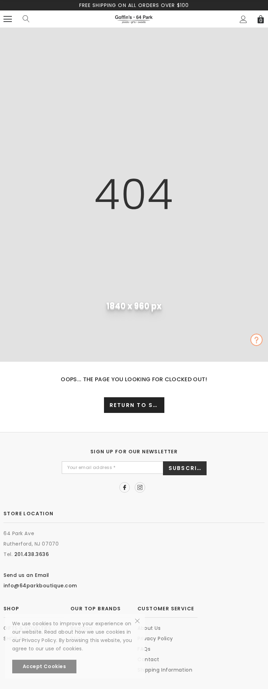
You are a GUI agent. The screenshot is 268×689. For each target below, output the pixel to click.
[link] (124, 487)
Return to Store (137, 405)
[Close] (137, 620)
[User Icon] (243, 19)
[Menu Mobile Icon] (7, 19)
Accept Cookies (44, 666)
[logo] (134, 18)
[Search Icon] (26, 19)
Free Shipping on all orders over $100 (134, 5)
